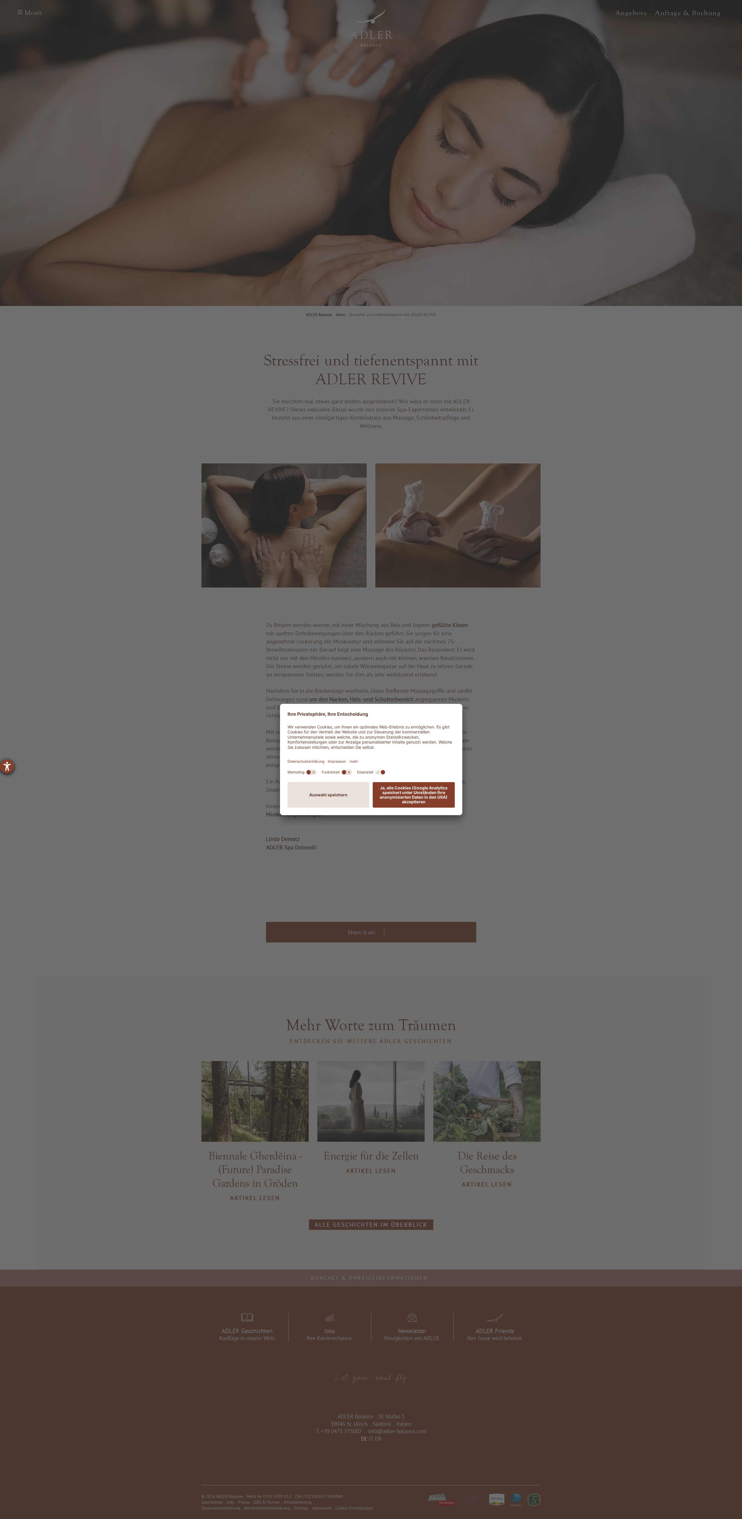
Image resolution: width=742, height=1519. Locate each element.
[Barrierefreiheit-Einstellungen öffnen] (7, 766)
